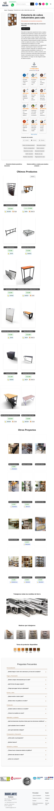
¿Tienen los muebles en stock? (16, 713)
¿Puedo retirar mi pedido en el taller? (17, 700)
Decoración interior (41, 145)
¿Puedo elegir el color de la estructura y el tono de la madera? (24, 671)
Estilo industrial (29, 153)
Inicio (5, 10)
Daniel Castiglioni (44, 74)
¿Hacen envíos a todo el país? (16, 696)
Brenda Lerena (36, 105)
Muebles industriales (28, 156)
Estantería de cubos (28, 151)
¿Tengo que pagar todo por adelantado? (18, 688)
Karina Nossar (44, 120)
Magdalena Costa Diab (36, 74)
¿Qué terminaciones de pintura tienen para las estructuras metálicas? (26, 721)
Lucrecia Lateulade (27, 105)
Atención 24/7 (13, 1)
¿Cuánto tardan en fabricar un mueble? (18, 708)
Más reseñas (34, 134)
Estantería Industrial (39, 151)
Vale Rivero (36, 120)
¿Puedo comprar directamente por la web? (19, 679)
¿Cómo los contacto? (13, 759)
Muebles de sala (38, 153)
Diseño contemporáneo (29, 148)
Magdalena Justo (44, 89)
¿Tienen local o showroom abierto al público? (20, 750)
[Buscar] (32, 4)
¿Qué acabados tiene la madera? (16, 725)
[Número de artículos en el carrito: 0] (50, 4)
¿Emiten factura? (12, 742)
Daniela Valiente (44, 105)
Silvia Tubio (27, 74)
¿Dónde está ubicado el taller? (16, 754)
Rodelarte (34, 66)
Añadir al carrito (25, 28)
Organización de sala (40, 156)
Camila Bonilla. (36, 89)
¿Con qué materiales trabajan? (16, 730)
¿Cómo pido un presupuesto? (15, 738)
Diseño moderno (40, 148)
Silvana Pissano (27, 89)
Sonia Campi (27, 120)
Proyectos (10, 10)
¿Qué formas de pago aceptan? (16, 684)
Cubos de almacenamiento (29, 145)
